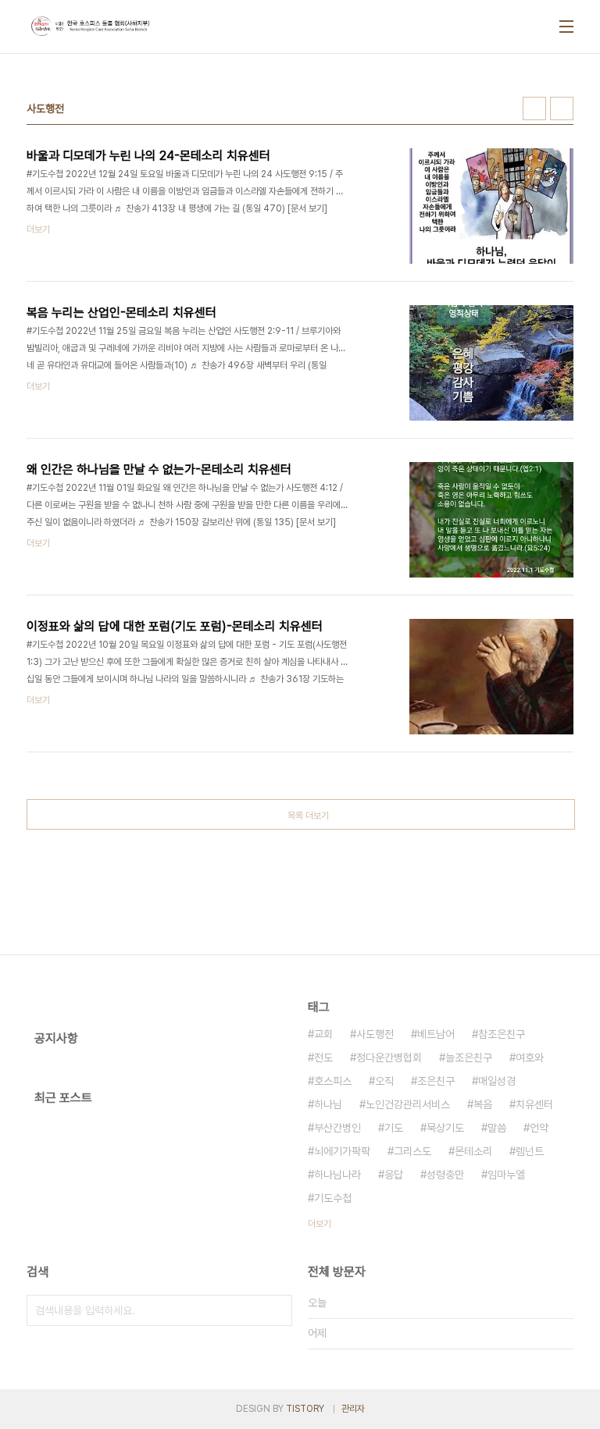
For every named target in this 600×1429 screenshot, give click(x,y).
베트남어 (436, 1034)
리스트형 (561, 108)
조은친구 (436, 1081)
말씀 (497, 1128)
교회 (323, 1034)
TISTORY (305, 1408)
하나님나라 (337, 1174)
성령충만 (445, 1174)
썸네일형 (534, 108)
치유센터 (534, 1104)
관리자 (353, 1408)
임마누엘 (506, 1174)
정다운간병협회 (389, 1057)
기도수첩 (333, 1198)
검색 (276, 1310)
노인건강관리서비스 (408, 1104)
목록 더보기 (308, 815)
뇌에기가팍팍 (342, 1151)
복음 (482, 1104)
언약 (539, 1128)
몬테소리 (473, 1151)
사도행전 (375, 1034)
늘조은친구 (468, 1057)
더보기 (319, 1223)
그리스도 (412, 1151)
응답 (393, 1174)
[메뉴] (566, 26)
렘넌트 (530, 1151)
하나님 (328, 1104)
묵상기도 (445, 1128)
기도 (393, 1128)
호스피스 (333, 1081)
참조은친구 (501, 1034)
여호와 (530, 1057)
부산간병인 (337, 1128)
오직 (384, 1081)
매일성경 (497, 1081)
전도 (323, 1057)
